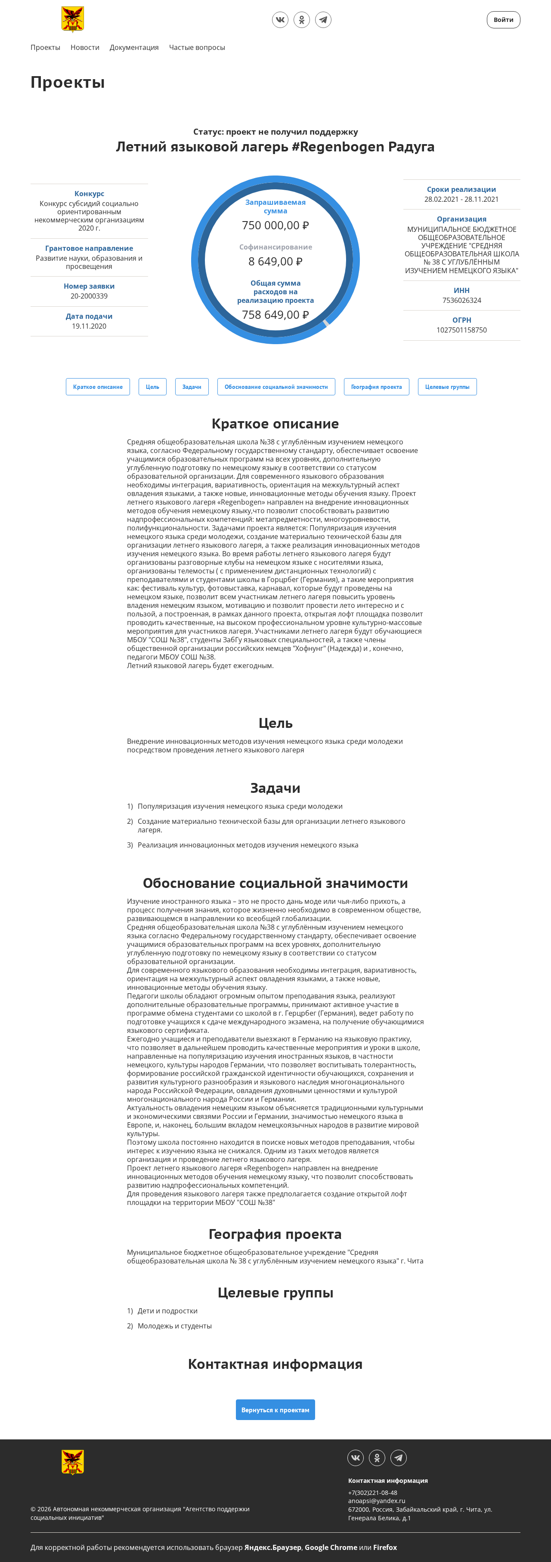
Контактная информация (388, 1480)
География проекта (376, 387)
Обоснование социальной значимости (276, 387)
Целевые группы (447, 387)
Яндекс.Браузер (273, 1547)
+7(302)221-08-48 (372, 1492)
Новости (85, 47)
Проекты (45, 47)
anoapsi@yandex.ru (377, 1501)
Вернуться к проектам (275, 1409)
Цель (152, 387)
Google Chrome (331, 1547)
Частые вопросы (197, 47)
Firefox (385, 1547)
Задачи (192, 387)
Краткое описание (98, 387)
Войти (504, 19)
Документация (134, 47)
